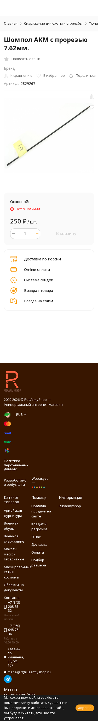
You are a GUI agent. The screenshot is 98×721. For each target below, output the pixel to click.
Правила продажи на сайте (41, 511)
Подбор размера (38, 562)
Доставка (39, 544)
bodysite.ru (16, 484)
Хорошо (84, 707)
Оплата (37, 552)
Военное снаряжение (14, 539)
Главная (11, 23)
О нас (36, 536)
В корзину (66, 233)
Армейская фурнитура (13, 513)
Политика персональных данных (16, 464)
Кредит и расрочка (39, 527)
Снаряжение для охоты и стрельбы (53, 23)
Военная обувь (11, 526)
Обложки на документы (14, 587)
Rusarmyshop (70, 506)
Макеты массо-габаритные (14, 554)
